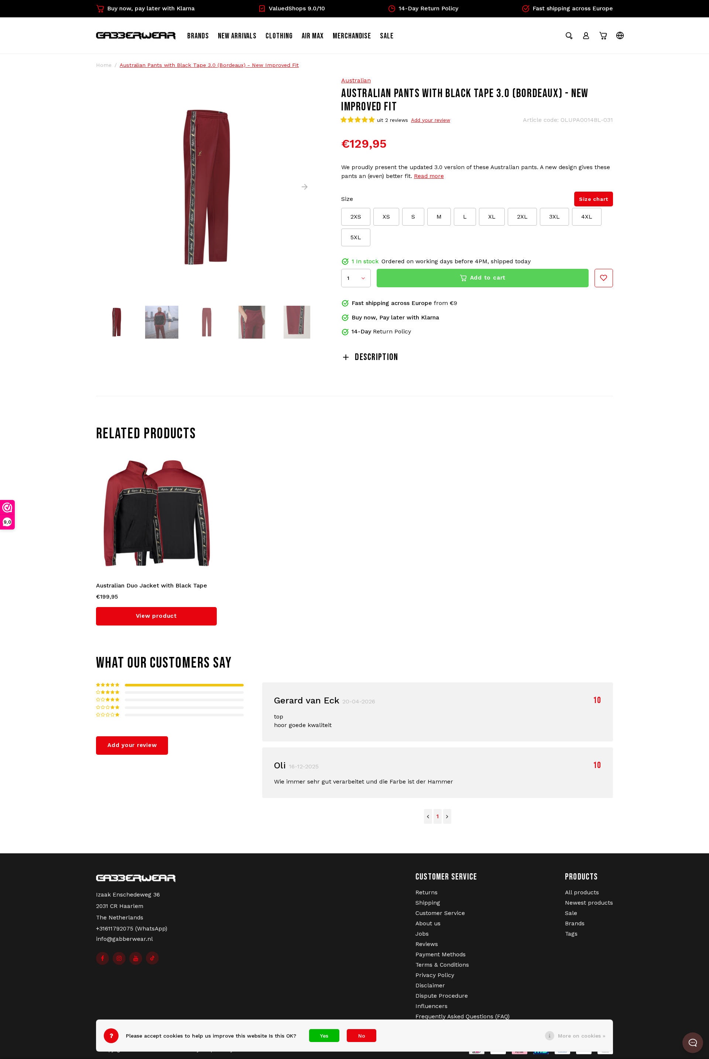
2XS (355, 216)
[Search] (569, 35)
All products (582, 892)
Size (347, 198)
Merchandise (352, 36)
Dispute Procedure (441, 996)
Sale (571, 913)
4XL (586, 216)
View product (156, 616)
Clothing (279, 36)
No (361, 1036)
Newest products (589, 902)
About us (428, 923)
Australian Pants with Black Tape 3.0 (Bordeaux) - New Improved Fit (209, 65)
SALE (387, 36)
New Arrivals (237, 36)
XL (492, 216)
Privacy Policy (434, 975)
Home (104, 65)
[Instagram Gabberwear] (119, 958)
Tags (571, 934)
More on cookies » (581, 1036)
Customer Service (440, 913)
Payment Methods (440, 954)
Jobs (422, 934)
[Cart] (603, 35)
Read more (429, 176)
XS (386, 216)
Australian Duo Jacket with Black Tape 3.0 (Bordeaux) (151, 586)
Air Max (313, 36)
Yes (324, 1036)
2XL (522, 216)
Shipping (427, 902)
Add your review (430, 120)
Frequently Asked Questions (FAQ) (462, 1016)
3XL (554, 216)
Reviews (426, 944)
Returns (426, 892)
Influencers (431, 1006)
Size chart (593, 199)
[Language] (620, 35)
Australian (356, 80)
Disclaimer (430, 985)
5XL (355, 237)
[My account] (586, 35)
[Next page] (447, 816)
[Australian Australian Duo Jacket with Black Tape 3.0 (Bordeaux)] (156, 513)
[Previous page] (428, 816)
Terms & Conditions (442, 965)
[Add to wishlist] (604, 278)
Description (376, 357)
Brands (198, 36)
